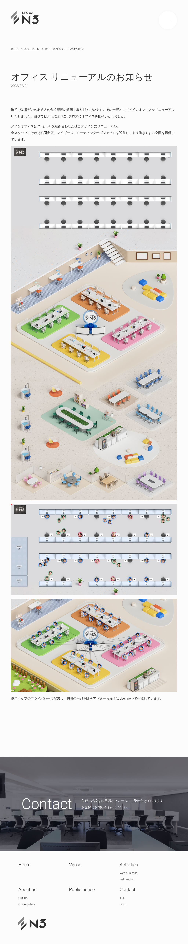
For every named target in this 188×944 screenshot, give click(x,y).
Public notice (82, 889)
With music (127, 879)
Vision (75, 864)
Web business (128, 873)
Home (24, 864)
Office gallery (26, 904)
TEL (122, 898)
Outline (22, 898)
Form (123, 904)
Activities (129, 864)
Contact (127, 889)
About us (27, 889)
